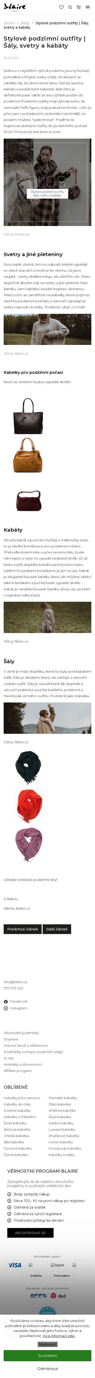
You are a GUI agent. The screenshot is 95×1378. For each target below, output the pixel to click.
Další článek (56, 929)
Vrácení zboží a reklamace (26, 1045)
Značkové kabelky (63, 1136)
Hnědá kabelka (16, 1136)
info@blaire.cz (15, 982)
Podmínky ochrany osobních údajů (33, 1052)
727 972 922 (13, 988)
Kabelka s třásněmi (20, 1117)
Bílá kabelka (14, 1142)
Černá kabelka (16, 1155)
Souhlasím (47, 1355)
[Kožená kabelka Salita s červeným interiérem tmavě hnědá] (28, 433)
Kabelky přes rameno (22, 1098)
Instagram (18, 1008)
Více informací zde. (59, 1336)
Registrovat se (30, 1233)
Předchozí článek (22, 929)
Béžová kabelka (17, 1129)
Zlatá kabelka (59, 1104)
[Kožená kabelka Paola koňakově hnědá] (28, 471)
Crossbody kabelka (64, 1148)
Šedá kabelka (15, 1123)
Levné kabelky (60, 1142)
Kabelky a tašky (61, 1155)
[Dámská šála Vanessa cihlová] (28, 822)
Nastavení (47, 1344)
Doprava (11, 1039)
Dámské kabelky (62, 1098)
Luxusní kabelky (61, 1129)
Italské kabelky (60, 1123)
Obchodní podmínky (21, 1033)
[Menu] (88, 7)
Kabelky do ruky (17, 1104)
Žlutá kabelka (59, 1117)
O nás (8, 1058)
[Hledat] (70, 7)
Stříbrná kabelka (62, 1110)
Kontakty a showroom (23, 1064)
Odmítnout (47, 1368)
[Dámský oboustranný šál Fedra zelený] (28, 784)
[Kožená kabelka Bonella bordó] (28, 510)
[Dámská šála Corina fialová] (28, 861)
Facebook (19, 1001)
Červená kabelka (18, 1148)
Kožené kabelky (17, 1110)
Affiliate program (18, 1071)
